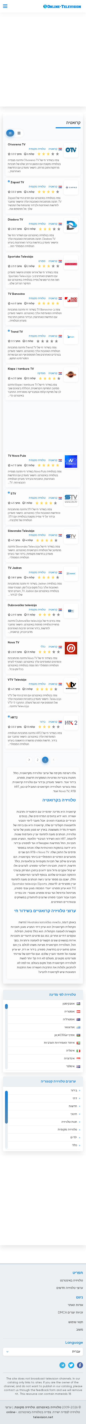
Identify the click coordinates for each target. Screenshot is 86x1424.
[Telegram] (62, 1365)
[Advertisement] (43, 60)
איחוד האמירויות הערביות (59, 1042)
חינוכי (73, 1114)
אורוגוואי (69, 1027)
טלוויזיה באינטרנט (71, 1280)
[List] (10, 133)
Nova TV (13, 642)
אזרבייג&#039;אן (64, 1035)
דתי (75, 1098)
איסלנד (70, 1066)
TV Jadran (15, 568)
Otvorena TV (16, 144)
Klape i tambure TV (21, 368)
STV (13, 493)
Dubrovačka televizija (22, 605)
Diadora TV (15, 219)
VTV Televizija (17, 679)
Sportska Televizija (20, 256)
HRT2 (14, 717)
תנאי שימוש (75, 1322)
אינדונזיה (69, 1058)
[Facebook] (80, 1365)
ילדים (73, 1137)
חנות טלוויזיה (69, 1122)
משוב (79, 1329)
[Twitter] (71, 1365)
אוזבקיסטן (69, 1003)
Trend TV (17, 331)
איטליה (70, 1050)
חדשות (73, 1106)
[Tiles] (19, 133)
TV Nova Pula (17, 455)
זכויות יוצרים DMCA (70, 1312)
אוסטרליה (69, 1019)
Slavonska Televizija (21, 531)
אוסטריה (69, 1011)
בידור (74, 1090)
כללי (74, 1145)
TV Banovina (16, 294)
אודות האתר (75, 1305)
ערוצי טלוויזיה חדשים (69, 1287)
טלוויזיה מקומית (67, 1129)
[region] (43, 1036)
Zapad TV (17, 182)
